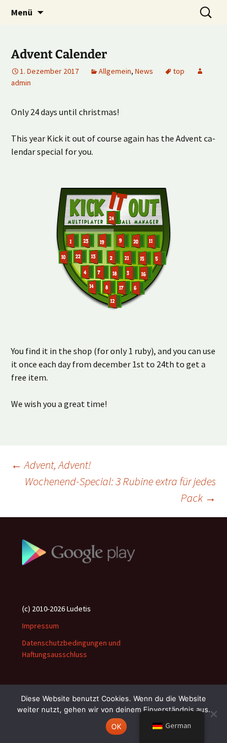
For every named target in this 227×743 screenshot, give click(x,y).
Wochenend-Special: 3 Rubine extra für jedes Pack (120, 489)
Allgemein (115, 71)
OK (116, 726)
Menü (22, 12)
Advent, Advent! (51, 464)
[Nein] (213, 713)
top (179, 71)
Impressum (40, 626)
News (144, 71)
